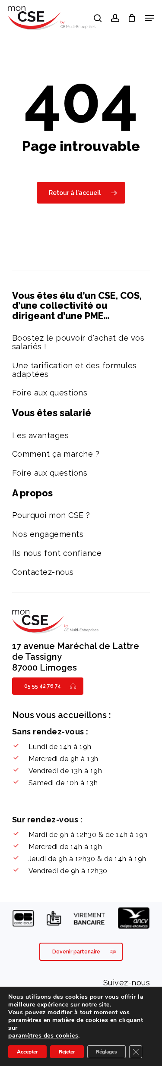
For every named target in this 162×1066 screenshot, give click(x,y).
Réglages (106, 1051)
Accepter (27, 1051)
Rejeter (67, 1051)
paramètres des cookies (43, 1036)
